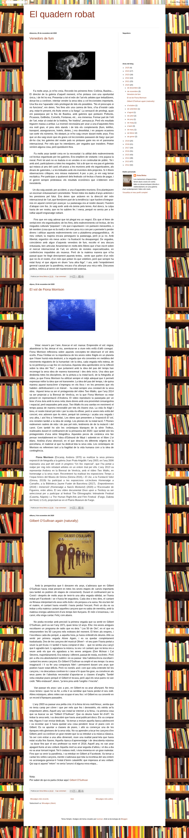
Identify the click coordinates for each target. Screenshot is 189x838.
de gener (131, 137)
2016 (127, 151)
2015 (127, 155)
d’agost (130, 112)
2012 (127, 165)
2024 (127, 71)
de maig (130, 123)
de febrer (131, 133)
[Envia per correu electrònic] (71, 276)
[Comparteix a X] (76, 276)
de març (130, 130)
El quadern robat (62, 14)
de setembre (132, 109)
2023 (127, 75)
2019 (127, 141)
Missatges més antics (104, 799)
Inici (72, 799)
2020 (127, 85)
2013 (127, 161)
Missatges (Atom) (49, 803)
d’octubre (131, 106)
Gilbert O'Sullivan (79, 780)
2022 (127, 78)
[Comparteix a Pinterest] (82, 276)
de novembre (132, 91)
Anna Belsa (141, 175)
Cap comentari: (61, 276)
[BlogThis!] (73, 276)
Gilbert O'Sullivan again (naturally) (54, 521)
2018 (127, 144)
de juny (130, 119)
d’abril (130, 126)
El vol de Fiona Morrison (47, 289)
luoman (100, 819)
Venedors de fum (42, 38)
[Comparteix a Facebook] (79, 276)
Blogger (124, 819)
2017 (127, 148)
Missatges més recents (39, 799)
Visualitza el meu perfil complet (135, 193)
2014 (127, 158)
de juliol (130, 116)
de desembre (132, 88)
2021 (127, 81)
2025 (127, 68)
